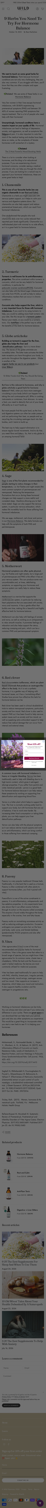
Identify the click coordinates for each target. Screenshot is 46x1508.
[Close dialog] (43, 741)
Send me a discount (34, 758)
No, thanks (34, 765)
